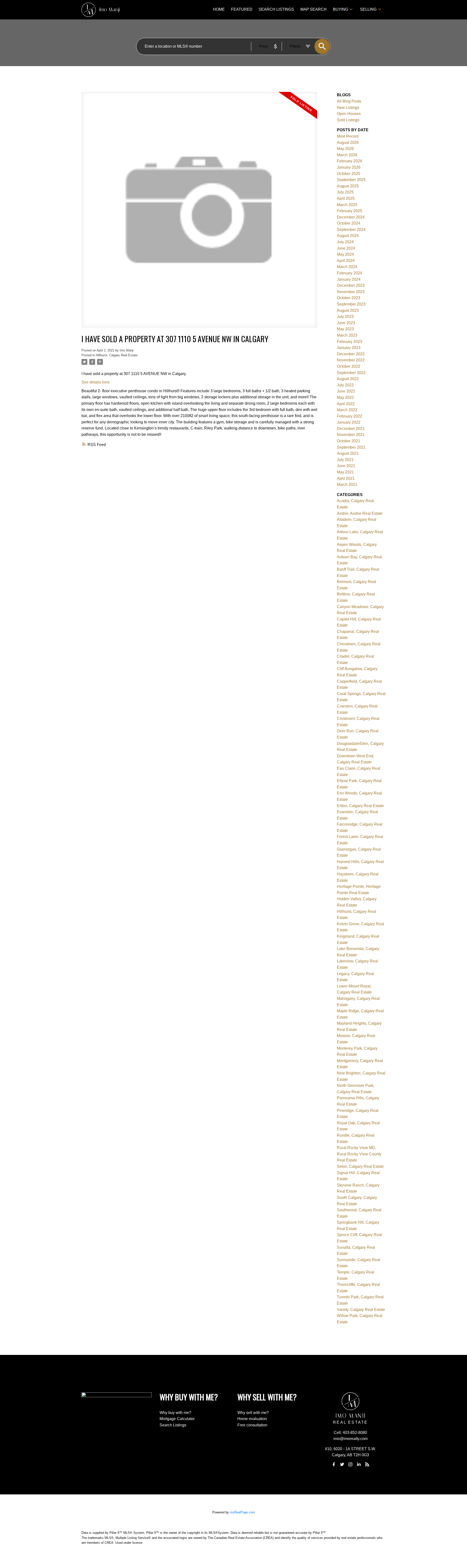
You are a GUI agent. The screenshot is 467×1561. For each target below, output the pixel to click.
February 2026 (349, 161)
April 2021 (346, 478)
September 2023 (351, 304)
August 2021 (348, 453)
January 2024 (348, 279)
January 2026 (348, 167)
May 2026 (345, 149)
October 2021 (348, 441)
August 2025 (348, 186)
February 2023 (349, 342)
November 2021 (351, 435)
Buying (340, 9)
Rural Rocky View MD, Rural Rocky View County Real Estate (359, 1154)
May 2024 (345, 254)
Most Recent (348, 136)
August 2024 (348, 236)
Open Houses (349, 114)
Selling (368, 9)
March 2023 (347, 335)
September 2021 (351, 447)
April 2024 (346, 261)
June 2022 (346, 391)
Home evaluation (252, 1419)
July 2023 (345, 316)
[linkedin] (358, 1464)
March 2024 (347, 267)
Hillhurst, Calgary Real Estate (116, 355)
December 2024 (351, 217)
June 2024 (346, 248)
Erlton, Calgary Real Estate (360, 806)
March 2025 (347, 205)
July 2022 (345, 385)
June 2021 (346, 466)
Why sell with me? (253, 1413)
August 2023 (348, 310)
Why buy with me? (175, 1413)
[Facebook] (333, 1464)
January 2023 (348, 348)
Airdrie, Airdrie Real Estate (360, 513)
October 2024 (348, 223)
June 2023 (346, 323)
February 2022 (349, 416)
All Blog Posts (349, 101)
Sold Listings (348, 120)
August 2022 (348, 379)
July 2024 (345, 242)
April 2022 (346, 404)
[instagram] (350, 1464)
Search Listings (173, 1425)
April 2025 (346, 198)
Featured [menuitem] (241, 9)
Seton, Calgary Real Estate (360, 1166)
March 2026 (347, 155)
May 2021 (345, 472)
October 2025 (348, 174)
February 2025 (349, 211)
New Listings (348, 107)
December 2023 (351, 285)
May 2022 (345, 397)
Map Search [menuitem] (313, 9)
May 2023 (345, 329)
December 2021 (351, 429)
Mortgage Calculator (177, 1419)
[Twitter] (342, 1464)
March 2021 (347, 484)
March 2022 (347, 410)
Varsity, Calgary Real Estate (361, 1310)
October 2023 (348, 298)
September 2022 (351, 373)
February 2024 (349, 273)
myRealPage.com (242, 1512)
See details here (95, 382)
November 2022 (351, 360)
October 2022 (348, 366)
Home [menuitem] (219, 9)
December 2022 (351, 354)
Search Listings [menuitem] (276, 9)
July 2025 (345, 192)
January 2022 (348, 422)
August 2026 (348, 142)
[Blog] (367, 1464)
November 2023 (351, 292)
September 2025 (351, 180)
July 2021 (345, 460)
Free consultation (252, 1425)
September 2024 (351, 229)
